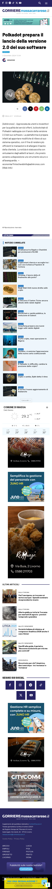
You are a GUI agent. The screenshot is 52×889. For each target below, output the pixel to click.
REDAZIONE (11, 60)
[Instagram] (6, 3)
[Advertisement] (26, 199)
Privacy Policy (19, 839)
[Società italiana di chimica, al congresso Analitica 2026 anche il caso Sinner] (9, 630)
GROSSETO (7, 854)
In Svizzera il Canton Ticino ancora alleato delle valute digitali (33, 302)
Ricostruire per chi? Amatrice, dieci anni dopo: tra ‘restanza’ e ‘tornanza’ (32, 665)
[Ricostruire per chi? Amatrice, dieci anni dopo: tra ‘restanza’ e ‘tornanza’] (9, 664)
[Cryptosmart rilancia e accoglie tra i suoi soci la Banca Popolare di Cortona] (10, 264)
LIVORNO (6, 857)
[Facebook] (3, 3)
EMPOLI (5, 848)
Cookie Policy (7, 839)
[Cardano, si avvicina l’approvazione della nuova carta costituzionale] (10, 353)
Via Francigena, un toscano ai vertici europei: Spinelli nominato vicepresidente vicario (33, 597)
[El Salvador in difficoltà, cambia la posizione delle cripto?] (10, 366)
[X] (17, 3)
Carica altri (25, 400)
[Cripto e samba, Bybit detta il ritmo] (10, 378)
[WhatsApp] (41, 108)
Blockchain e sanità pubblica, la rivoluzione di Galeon (32, 314)
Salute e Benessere (25, 626)
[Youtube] (20, 3)
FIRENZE (6, 851)
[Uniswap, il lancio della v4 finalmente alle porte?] (10, 277)
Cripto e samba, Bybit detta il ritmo (33, 377)
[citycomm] (26, 888)
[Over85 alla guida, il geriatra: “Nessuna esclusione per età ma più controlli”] (9, 647)
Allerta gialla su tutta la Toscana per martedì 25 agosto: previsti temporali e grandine (32, 614)
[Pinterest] (36, 108)
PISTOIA (29, 851)
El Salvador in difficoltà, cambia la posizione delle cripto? (32, 365)
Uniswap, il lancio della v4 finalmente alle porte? (29, 276)
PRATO (29, 854)
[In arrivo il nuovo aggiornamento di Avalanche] (10, 391)
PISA (28, 848)
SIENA (28, 857)
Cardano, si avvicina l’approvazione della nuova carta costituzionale (33, 352)
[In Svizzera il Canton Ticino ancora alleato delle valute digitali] (10, 302)
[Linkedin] (47, 108)
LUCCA (29, 845)
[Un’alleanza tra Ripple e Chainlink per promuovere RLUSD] (10, 251)
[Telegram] (10, 3)
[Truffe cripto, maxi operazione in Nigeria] (10, 340)
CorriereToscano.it (35, 824)
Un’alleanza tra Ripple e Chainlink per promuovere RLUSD (32, 251)
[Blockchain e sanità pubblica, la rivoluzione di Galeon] (10, 315)
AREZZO (5, 845)
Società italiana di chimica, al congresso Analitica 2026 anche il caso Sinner (33, 631)
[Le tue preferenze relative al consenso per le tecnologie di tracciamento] (47, 885)
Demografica (23, 660)
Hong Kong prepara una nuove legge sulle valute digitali (31, 327)
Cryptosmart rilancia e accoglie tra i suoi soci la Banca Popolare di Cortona (33, 264)
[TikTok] (13, 3)
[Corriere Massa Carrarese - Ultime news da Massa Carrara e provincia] (26, 11)
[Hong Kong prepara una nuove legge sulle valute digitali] (10, 328)
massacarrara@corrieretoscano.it (13, 834)
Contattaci (26, 869)
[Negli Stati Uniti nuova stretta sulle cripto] (10, 290)
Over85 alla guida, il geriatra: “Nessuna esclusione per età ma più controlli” (32, 648)
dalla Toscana (23, 592)
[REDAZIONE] (4, 60)
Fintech (6, 52)
